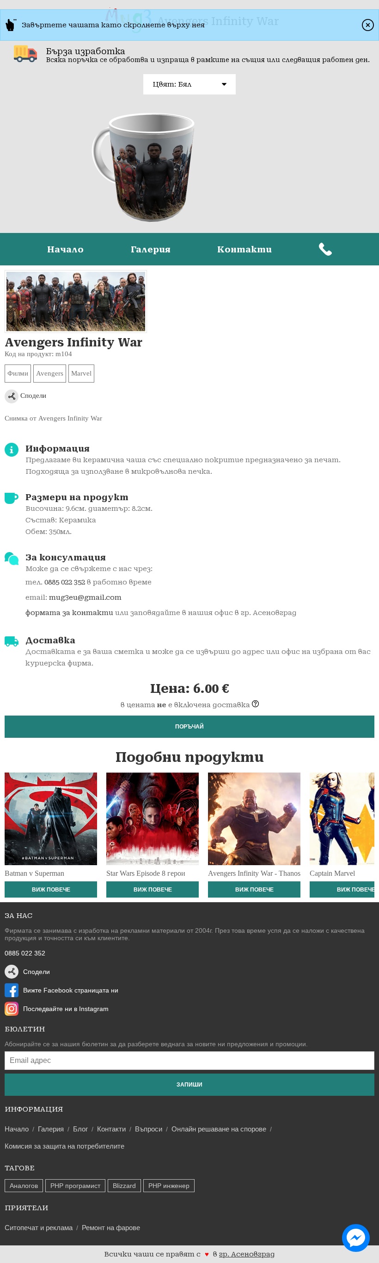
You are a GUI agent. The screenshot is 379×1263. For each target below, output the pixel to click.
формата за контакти (69, 613)
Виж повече (51, 889)
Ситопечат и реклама (39, 1228)
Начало (65, 249)
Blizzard (124, 1185)
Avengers (49, 373)
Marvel (81, 373)
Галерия (151, 249)
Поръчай (189, 726)
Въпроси (148, 1129)
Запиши (189, 1084)
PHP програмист (75, 1185)
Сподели (32, 395)
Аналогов (24, 1185)
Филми (17, 373)
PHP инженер (169, 1185)
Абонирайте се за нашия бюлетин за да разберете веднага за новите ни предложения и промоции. (156, 1044)
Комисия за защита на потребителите (64, 1146)
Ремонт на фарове (111, 1228)
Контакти (244, 249)
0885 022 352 (64, 582)
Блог (80, 1129)
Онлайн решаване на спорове (218, 1129)
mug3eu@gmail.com (85, 597)
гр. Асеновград (247, 1254)
